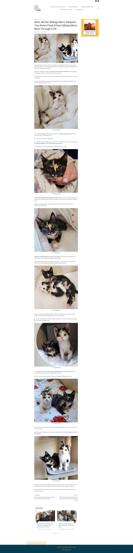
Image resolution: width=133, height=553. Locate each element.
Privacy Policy (65, 547)
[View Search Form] (98, 8)
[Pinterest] (98, 1)
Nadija (44, 133)
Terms (70, 547)
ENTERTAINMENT (73, 6)
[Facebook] (96, 1)
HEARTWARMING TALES (87, 6)
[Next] (75, 521)
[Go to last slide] (37, 521)
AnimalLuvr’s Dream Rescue (65, 133)
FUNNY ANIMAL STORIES (66, 9)
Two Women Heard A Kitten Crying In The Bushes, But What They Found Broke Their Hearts (68, 498)
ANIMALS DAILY (79, 9)
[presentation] (45, 515)
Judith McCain (37, 32)
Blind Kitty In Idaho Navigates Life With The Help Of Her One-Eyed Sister (67, 525)
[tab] (55, 533)
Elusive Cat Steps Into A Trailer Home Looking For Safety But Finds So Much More (44, 497)
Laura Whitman (62, 529)
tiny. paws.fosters (57, 129)
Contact (74, 547)
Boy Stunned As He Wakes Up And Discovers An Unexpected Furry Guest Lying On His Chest (45, 525)
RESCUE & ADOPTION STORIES (58, 6)
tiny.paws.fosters (57, 193)
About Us (59, 547)
